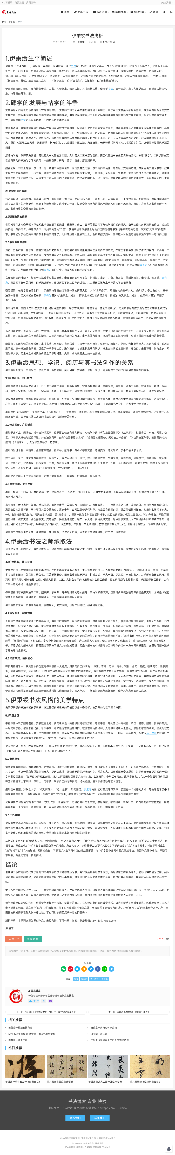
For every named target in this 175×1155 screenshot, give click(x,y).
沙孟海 (87, 789)
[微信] (63, 969)
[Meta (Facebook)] (97, 969)
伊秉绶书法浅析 (87, 36)
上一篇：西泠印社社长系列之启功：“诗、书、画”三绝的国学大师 (46, 1012)
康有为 (143, 264)
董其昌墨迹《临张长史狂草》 (145, 1081)
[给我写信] (50, 1001)
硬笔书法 (82, 12)
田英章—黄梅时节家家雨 (104, 1027)
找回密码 (31, 2)
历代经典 (120, 12)
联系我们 (75, 1118)
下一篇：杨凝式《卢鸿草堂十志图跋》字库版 (129, 1012)
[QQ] (77, 969)
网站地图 (99, 1143)
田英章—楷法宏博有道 (20, 1027)
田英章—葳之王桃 (18, 1040)
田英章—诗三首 (99, 1034)
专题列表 (138, 12)
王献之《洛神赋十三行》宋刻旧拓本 (110, 1040)
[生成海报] (111, 969)
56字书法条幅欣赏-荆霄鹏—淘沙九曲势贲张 (31, 1034)
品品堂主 (36, 990)
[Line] (104, 969)
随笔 (155, 12)
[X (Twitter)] (91, 969)
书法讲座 (101, 12)
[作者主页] (43, 1001)
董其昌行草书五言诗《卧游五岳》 (23, 1081)
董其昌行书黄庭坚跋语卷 (60, 1081)
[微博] (70, 969)
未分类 (12, 22)
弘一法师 (151, 733)
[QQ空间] (84, 969)
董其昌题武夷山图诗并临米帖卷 (105, 1081)
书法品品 (9, 12)
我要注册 (19, 2)
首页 (67, 12)
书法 (73, 66)
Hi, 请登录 (7, 2)
